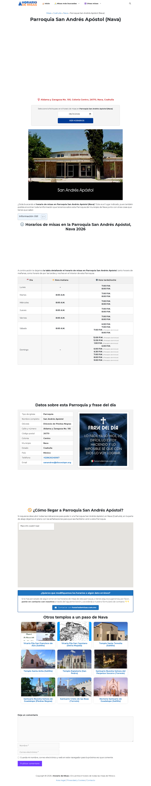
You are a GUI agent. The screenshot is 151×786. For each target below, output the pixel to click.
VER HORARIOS (76, 120)
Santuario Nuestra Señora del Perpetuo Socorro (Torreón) (111, 672)
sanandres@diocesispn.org (57, 462)
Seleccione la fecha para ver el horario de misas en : (75, 109)
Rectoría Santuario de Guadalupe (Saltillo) (111, 700)
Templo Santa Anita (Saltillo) (38, 671)
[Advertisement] (75, 41)
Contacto (91, 780)
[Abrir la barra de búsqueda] (130, 3)
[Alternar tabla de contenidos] (42, 217)
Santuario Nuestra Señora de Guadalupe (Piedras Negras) (38, 700)
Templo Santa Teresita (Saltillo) (110, 644)
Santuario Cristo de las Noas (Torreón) (74, 700)
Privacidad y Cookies (76, 780)
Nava (65, 13)
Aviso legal (60, 780)
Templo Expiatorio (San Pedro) (74, 672)
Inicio (47, 3)
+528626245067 (51, 458)
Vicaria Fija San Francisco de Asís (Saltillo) (38, 644)
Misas (48, 13)
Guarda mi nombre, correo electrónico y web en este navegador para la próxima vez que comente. (66, 757)
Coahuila (57, 13)
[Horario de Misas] (28, 3)
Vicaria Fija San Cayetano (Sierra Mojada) (74, 644)
